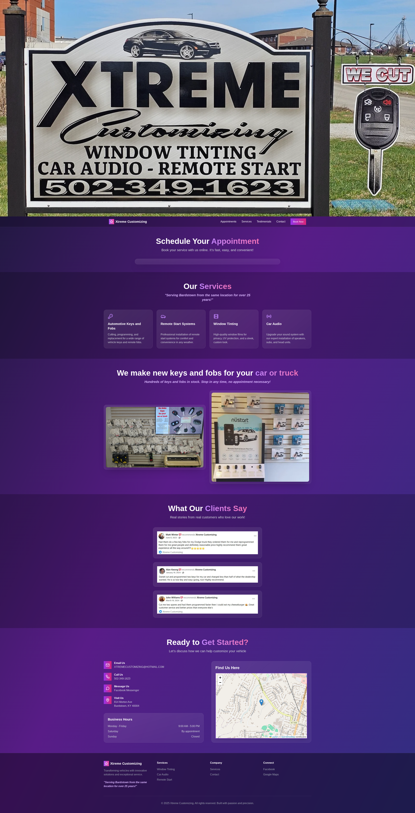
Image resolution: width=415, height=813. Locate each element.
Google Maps (271, 774)
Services (247, 221)
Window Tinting (166, 769)
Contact (280, 221)
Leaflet (274, 736)
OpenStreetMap (288, 736)
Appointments (228, 221)
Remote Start (164, 779)
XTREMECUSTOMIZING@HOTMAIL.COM (139, 667)
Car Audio (162, 774)
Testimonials (264, 221)
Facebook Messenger (126, 690)
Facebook (269, 769)
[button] (261, 702)
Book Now (298, 221)
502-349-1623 (122, 678)
